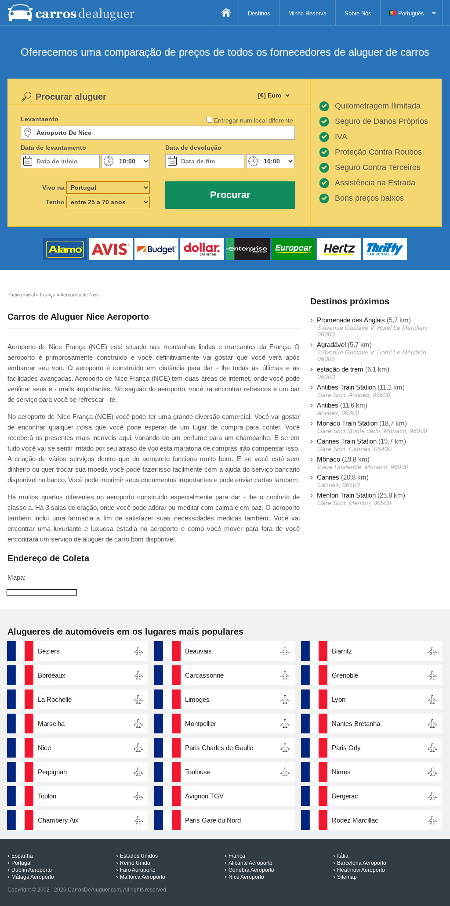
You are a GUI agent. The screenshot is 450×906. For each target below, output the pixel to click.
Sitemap (347, 877)
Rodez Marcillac (355, 820)
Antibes (327, 405)
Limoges (197, 699)
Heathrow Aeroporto (361, 870)
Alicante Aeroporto (250, 863)
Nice (44, 747)
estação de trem (340, 369)
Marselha (51, 723)
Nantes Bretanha (356, 723)
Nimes (341, 772)
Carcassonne (204, 675)
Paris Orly (346, 747)
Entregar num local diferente (253, 120)
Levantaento (39, 119)
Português (410, 13)
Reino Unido (135, 863)
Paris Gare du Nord (213, 820)
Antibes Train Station (346, 387)
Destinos (259, 13)
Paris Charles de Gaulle (219, 747)
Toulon (47, 796)
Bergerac (345, 796)
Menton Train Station (346, 495)
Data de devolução (193, 147)
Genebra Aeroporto (251, 870)
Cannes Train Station (347, 441)
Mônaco (328, 459)
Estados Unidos (139, 856)
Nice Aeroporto (246, 877)
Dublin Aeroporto (31, 870)
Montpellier (200, 723)
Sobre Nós (358, 13)
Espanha (22, 856)
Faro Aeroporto (138, 870)
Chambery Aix (58, 820)
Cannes (328, 477)
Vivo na (53, 187)
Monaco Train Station (347, 423)
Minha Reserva (307, 13)
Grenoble (345, 675)
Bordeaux (51, 675)
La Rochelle (55, 699)
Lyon (338, 699)
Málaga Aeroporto (32, 877)
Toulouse (197, 772)
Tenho (55, 202)
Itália (342, 856)
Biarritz (342, 651)
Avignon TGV (204, 796)
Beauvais (198, 651)
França (237, 856)
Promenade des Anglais (351, 320)
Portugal (21, 863)
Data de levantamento (53, 147)
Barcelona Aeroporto (361, 863)
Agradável (331, 344)
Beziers (49, 651)
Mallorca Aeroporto (142, 877)
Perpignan (52, 772)
